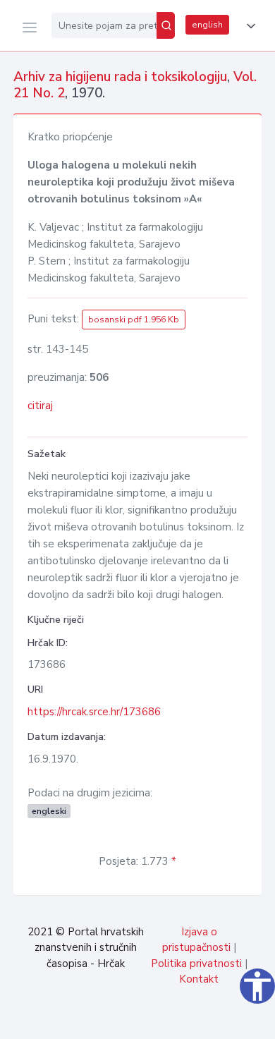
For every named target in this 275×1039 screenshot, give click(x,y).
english (207, 24)
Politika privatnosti (196, 963)
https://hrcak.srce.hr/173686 (94, 712)
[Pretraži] (166, 25)
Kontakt (199, 979)
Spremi (162, 1020)
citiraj (40, 406)
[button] (248, 26)
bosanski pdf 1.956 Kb (133, 319)
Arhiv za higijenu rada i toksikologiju (120, 77)
